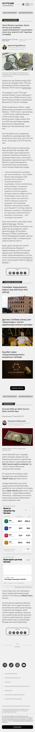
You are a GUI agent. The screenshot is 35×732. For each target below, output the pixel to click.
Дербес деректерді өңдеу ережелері (17, 686)
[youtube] (24, 665)
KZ (27, 4)
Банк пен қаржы (10, 13)
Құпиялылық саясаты (12, 678)
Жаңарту (27, 549)
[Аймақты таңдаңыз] (23, 4)
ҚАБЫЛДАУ (17, 727)
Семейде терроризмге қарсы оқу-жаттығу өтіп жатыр (15, 290)
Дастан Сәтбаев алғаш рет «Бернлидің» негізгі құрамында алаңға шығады (17, 322)
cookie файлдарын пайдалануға (23, 720)
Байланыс (8, 690)
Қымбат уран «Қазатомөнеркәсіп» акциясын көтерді (13, 354)
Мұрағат (8, 682)
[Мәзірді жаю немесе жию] (31, 4)
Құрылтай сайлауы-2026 (13, 699)
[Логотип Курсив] (8, 3)
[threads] (17, 665)
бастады (12, 224)
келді (12, 231)
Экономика (8, 5)
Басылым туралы (11, 673)
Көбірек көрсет (17, 388)
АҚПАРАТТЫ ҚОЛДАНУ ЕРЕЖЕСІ (15, 694)
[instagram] (5, 665)
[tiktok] (11, 665)
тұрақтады (26, 88)
